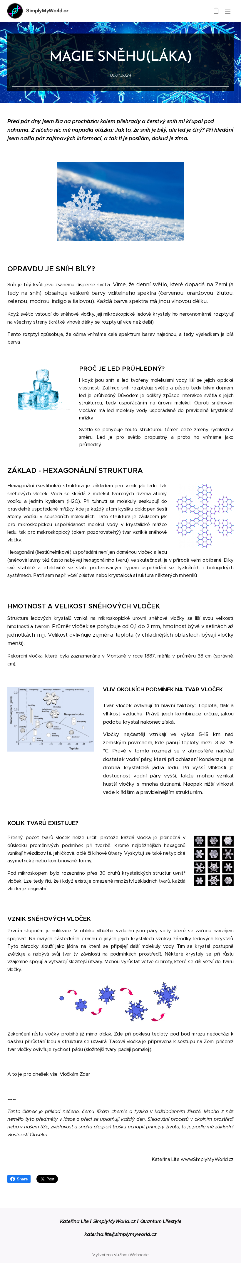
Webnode (139, 1254)
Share (22, 1179)
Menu (228, 11)
